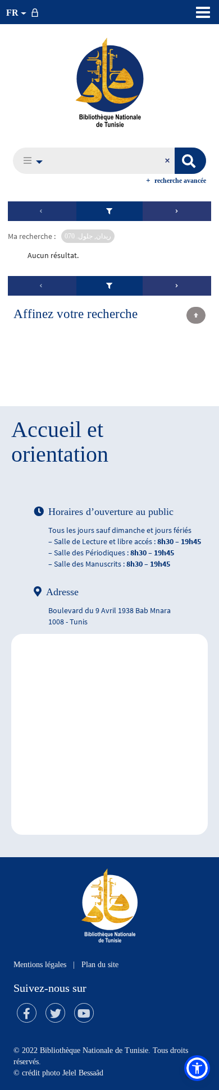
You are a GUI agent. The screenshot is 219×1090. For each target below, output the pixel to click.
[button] (30, 161)
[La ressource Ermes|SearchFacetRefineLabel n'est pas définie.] (109, 211)
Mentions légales (39, 964)
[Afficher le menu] (203, 12)
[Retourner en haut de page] (196, 315)
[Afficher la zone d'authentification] (37, 12)
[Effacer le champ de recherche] (168, 161)
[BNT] (109, 81)
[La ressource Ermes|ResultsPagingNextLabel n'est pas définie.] (177, 211)
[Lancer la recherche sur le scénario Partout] (190, 161)
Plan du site (99, 964)
